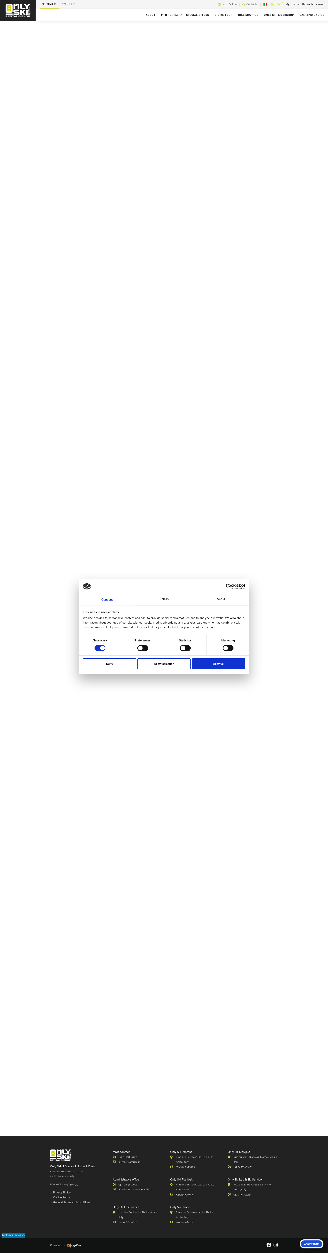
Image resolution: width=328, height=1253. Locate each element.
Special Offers (197, 15)
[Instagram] (275, 1245)
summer (49, 4)
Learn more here (237, 761)
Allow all (218, 663)
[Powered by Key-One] (74, 1245)
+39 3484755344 (242, 1194)
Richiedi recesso (13, 1235)
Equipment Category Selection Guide (204, 46)
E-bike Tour (224, 15)
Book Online (229, 4)
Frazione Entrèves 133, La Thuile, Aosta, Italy (195, 1159)
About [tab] (221, 599)
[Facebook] (268, 1245)
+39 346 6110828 (127, 1222)
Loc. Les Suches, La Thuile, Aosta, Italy (138, 1215)
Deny (109, 663)
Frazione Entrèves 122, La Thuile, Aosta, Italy (195, 1187)
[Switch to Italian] (265, 4)
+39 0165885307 (127, 1157)
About (150, 15)
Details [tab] (164, 599)
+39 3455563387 (242, 1166)
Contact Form (123, 862)
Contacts (252, 4)
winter (68, 4)
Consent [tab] (107, 599)
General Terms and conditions (71, 1202)
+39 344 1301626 (185, 1194)
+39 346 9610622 (127, 1184)
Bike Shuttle (248, 15)
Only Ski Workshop (279, 15)
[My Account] (273, 4)
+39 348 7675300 (185, 1166)
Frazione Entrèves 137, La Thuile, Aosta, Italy (195, 1215)
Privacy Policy (62, 1192)
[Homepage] (18, 10)
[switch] (142, 648)
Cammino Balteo (312, 15)
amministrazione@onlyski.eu (134, 1189)
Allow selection (164, 663)
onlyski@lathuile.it (129, 1162)
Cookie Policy (61, 1197)
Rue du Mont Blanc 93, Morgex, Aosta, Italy (255, 1159)
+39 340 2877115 (185, 1222)
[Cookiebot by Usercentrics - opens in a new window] (228, 586)
